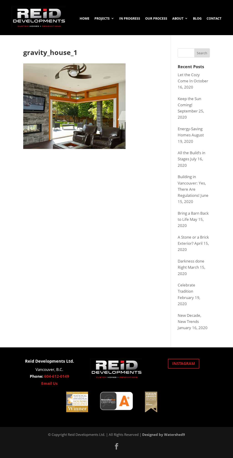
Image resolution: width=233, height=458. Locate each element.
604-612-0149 (56, 376)
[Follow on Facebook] (116, 446)
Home (84, 18)
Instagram (183, 363)
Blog (197, 18)
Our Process (156, 18)
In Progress (129, 18)
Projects (102, 18)
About (177, 18)
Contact (214, 18)
